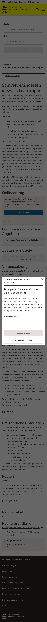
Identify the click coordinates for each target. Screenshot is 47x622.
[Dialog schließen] (42, 279)
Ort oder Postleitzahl (12, 316)
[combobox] (23, 322)
